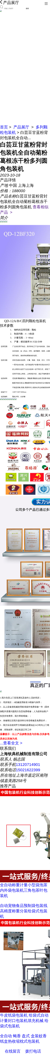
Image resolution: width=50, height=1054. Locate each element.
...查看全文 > (11, 743)
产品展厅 (21, 127)
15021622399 (28, 770)
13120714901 (28, 764)
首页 (4, 127)
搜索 (27, 8)
